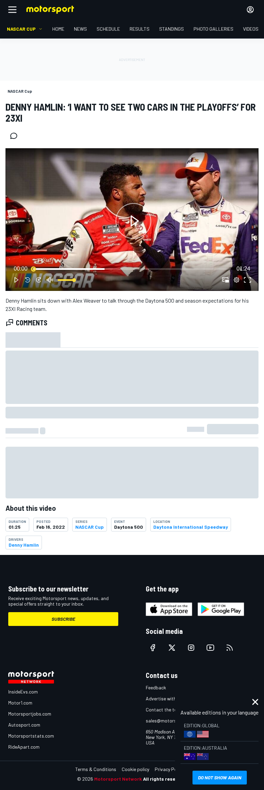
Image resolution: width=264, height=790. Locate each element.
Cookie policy (135, 769)
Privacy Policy (169, 769)
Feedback (156, 687)
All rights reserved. (165, 779)
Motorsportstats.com (31, 736)
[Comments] (16, 136)
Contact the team (164, 709)
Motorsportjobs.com (29, 714)
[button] (133, 221)
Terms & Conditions (95, 769)
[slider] (132, 269)
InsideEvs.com (23, 692)
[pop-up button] (236, 279)
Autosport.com (24, 725)
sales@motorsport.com (171, 720)
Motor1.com (20, 703)
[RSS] (229, 648)
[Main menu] (12, 9)
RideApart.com (24, 747)
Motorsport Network (118, 779)
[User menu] (250, 10)
